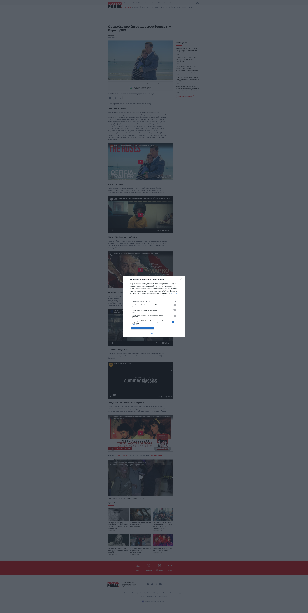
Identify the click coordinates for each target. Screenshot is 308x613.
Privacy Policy (163, 333)
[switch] (174, 305)
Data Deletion (144, 333)
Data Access (154, 333)
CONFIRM (142, 328)
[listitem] (154, 301)
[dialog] (154, 306)
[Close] (181, 279)
